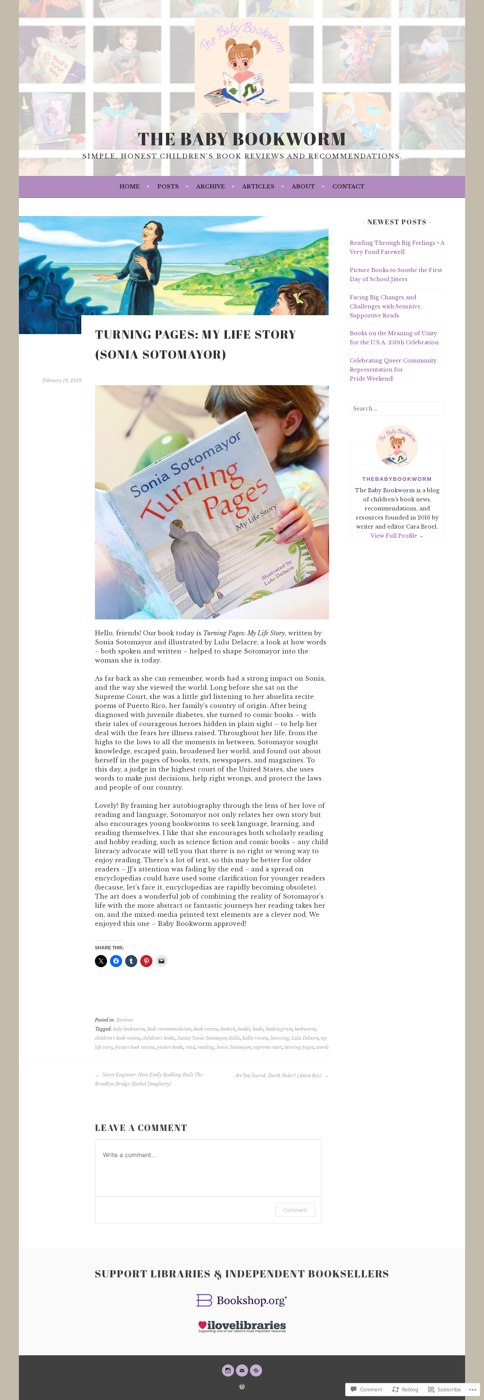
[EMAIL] (242, 1370)
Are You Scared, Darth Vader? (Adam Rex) (279, 1075)
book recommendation (169, 1029)
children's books (159, 1038)
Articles (258, 186)
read (190, 1047)
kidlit (234, 1038)
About (303, 186)
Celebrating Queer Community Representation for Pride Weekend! (393, 369)
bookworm (305, 1029)
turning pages (299, 1047)
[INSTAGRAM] (228, 1370)
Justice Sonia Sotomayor (202, 1038)
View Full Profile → (397, 535)
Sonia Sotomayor (233, 1047)
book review (206, 1029)
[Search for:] (397, 408)
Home (129, 186)
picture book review (135, 1047)
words (322, 1047)
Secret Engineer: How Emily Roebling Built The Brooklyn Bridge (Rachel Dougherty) (148, 1079)
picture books (170, 1047)
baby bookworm (129, 1029)
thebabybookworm (397, 479)
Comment (295, 1210)
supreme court (267, 1047)
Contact (348, 186)
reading (205, 1047)
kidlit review (255, 1038)
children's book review (117, 1038)
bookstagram (279, 1029)
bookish (228, 1029)
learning (280, 1038)
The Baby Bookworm (242, 138)
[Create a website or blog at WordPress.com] (242, 1387)
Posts (168, 186)
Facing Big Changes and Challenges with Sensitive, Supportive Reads (386, 306)
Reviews (124, 1020)
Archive (210, 186)
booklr (244, 1029)
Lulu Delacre (305, 1038)
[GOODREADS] (256, 1370)
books (258, 1029)
